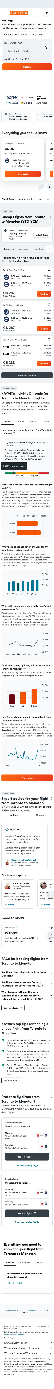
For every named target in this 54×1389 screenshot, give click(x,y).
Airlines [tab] (20, 421)
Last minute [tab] (38, 249)
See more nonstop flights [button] (27, 1165)
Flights (21, 1310)
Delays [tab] (33, 421)
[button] (5, 13)
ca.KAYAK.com (10, 1310)
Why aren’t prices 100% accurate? (21, 1353)
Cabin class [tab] (24, 1262)
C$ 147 (6, 24)
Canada (43, 1310)
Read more (9, 904)
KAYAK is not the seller (15, 1342)
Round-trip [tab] (9, 249)
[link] (27, 777)
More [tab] (46, 421)
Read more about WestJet (23, 860)
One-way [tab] (23, 249)
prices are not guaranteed (14, 1334)
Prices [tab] (8, 421)
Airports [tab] (40, 815)
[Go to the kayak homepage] (19, 13)
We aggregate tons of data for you (21, 1348)
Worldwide (32, 1310)
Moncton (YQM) (15, 1283)
